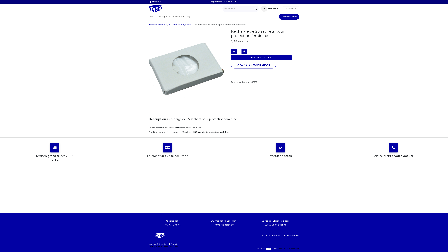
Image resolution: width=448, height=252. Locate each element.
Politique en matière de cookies (163, 247)
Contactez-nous (289, 17)
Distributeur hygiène (180, 24)
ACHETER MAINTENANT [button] (255, 64)
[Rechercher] (256, 9)
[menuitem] (153, 16)
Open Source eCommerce (288, 249)
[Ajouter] (244, 51)
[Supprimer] (234, 51)
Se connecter (291, 9)
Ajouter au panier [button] (262, 57)
